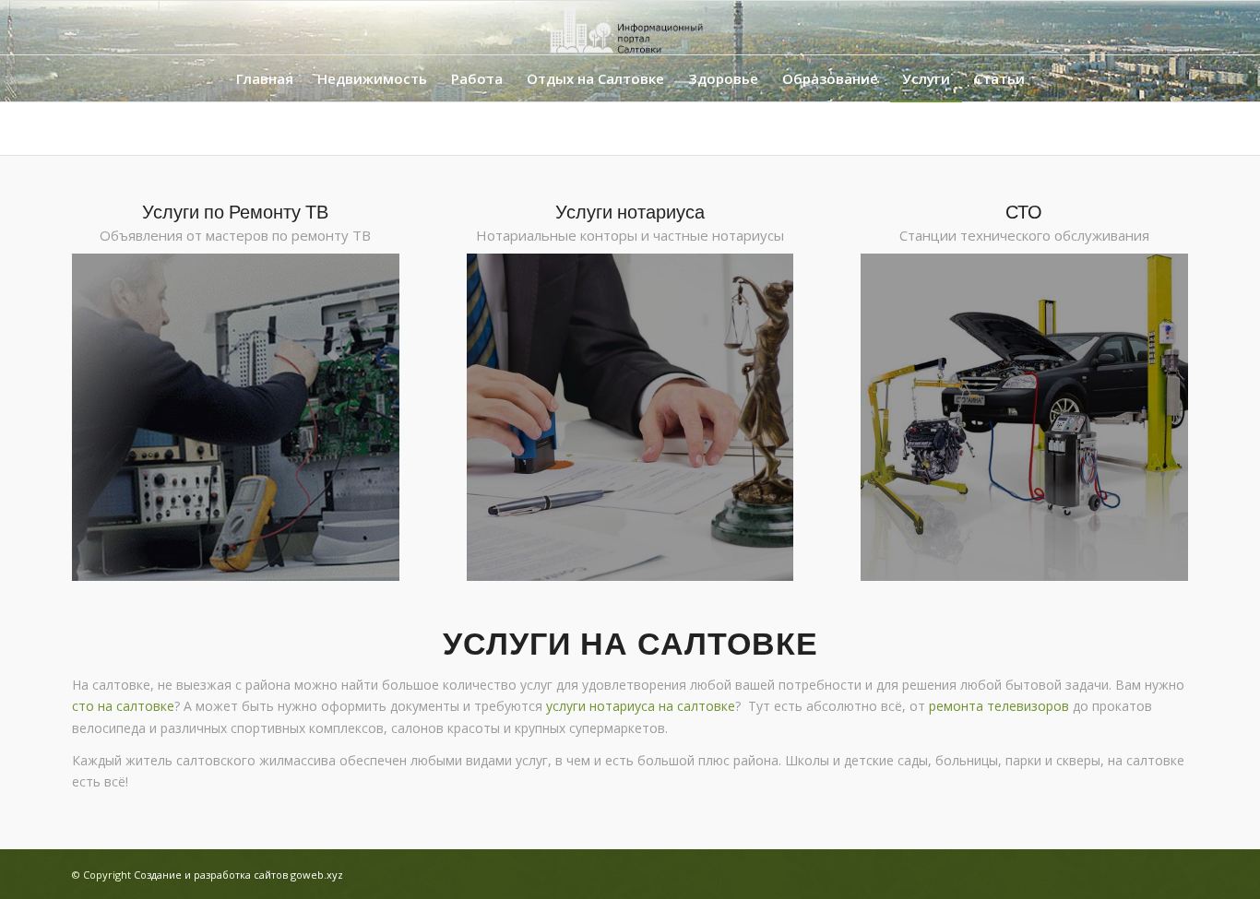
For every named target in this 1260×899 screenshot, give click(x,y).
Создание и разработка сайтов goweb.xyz (238, 874)
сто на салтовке (123, 706)
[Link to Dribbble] (1174, 27)
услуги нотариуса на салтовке (640, 706)
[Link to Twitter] (1146, 27)
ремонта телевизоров (999, 706)
